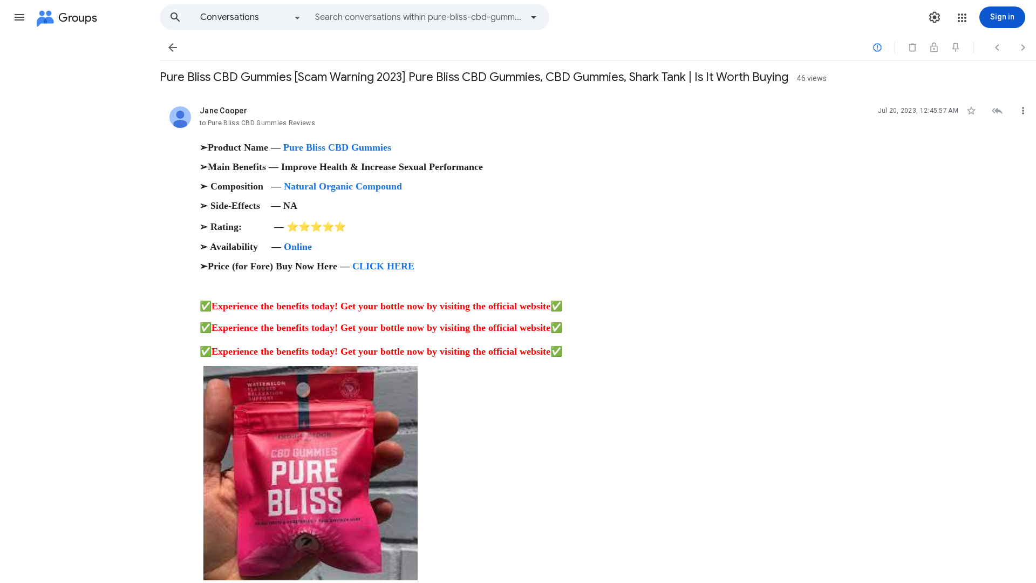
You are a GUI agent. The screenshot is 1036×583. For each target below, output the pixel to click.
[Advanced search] (534, 17)
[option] (251, 17)
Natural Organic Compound (343, 186)
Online (298, 246)
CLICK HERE (383, 266)
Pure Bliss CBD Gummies (337, 147)
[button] (19, 17)
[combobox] (419, 17)
